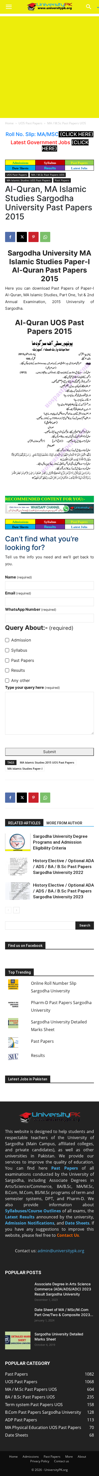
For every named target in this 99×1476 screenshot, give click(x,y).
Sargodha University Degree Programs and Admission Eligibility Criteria (60, 842)
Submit (49, 751)
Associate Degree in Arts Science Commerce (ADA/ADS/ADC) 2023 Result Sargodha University (63, 1289)
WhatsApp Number (30, 609)
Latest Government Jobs (41, 142)
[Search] (90, 7)
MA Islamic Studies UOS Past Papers (29, 180)
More (69, 1456)
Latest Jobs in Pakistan (27, 1079)
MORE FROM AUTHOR (64, 823)
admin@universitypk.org (61, 1251)
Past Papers (62, 180)
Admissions (31, 1456)
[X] (22, 237)
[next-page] (16, 910)
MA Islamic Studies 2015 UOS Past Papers (47, 762)
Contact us (61, 1461)
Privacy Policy (39, 1461)
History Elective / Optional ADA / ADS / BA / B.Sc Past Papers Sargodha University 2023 (63, 891)
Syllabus (50, 163)
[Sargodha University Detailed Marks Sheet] (17, 1340)
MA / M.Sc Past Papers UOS (66, 123)
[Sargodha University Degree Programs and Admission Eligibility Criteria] (17, 842)
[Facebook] (10, 237)
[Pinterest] (33, 237)
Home (9, 123)
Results (50, 168)
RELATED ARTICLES (24, 823)
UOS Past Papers (30, 123)
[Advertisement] (49, 65)
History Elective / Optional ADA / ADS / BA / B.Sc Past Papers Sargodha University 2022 (63, 866)
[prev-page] (8, 910)
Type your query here (32, 687)
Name (18, 577)
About (82, 1456)
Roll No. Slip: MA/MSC (32, 134)
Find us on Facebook (25, 946)
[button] (9, 7)
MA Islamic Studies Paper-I (24, 768)
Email (18, 593)
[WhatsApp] (45, 237)
